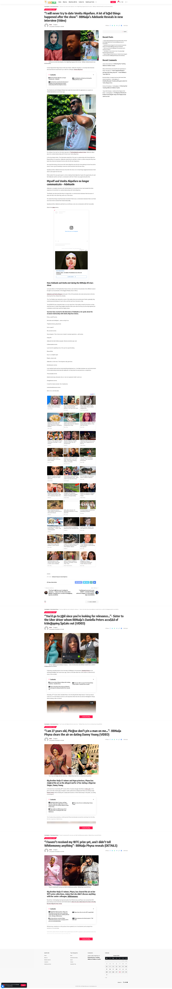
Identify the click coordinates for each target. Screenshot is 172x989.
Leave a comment (92, 601)
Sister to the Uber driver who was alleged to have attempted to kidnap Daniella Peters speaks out (59, 688)
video (53, 207)
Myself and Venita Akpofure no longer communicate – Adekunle (57, 78)
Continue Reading (86, 716)
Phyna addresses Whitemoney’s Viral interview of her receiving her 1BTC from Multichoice (57, 810)
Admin (50, 24)
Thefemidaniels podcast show (78, 152)
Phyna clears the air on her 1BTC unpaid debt (84, 912)
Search (125, 31)
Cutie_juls (87, 789)
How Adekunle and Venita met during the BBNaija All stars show (82, 79)
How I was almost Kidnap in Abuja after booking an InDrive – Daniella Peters (59, 683)
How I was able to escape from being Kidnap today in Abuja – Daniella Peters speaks (82, 683)
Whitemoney (73, 896)
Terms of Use (9, 985)
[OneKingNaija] (50, 2)
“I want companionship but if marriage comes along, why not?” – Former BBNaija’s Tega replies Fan (114, 72)
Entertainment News (50, 9)
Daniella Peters (85, 670)
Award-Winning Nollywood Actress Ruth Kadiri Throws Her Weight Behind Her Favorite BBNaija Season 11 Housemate (115, 42)
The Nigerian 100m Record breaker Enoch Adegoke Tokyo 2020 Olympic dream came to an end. (114, 94)
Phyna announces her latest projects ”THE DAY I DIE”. (82, 919)
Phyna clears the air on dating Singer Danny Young (82, 803)
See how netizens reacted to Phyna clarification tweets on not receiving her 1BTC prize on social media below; (58, 920)
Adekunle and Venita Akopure (55, 294)
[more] (96, 2)
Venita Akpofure (78, 69)
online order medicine (107, 63)
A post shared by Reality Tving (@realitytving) (71, 248)
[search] (120, 2)
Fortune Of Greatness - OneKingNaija (110, 86)
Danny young (50, 792)
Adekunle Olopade (56, 576)
